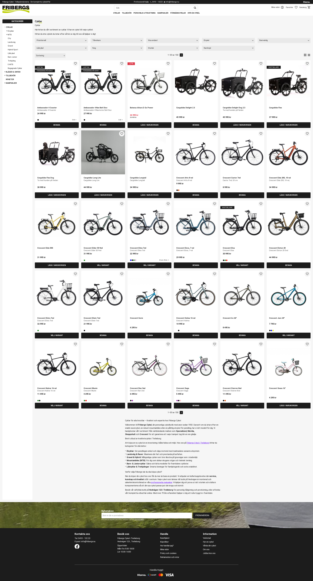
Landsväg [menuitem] (11, 42)
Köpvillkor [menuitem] (164, 542)
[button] (293, 7)
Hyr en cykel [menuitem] (194, 13)
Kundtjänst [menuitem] (164, 538)
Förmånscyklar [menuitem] (178, 13)
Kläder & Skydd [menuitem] (13, 72)
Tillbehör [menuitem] (127, 13)
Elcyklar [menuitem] (11, 31)
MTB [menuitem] (10, 35)
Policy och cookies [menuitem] (168, 553)
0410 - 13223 (157, 2)
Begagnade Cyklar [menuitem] (15, 68)
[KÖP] (149, 125)
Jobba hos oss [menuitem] (209, 553)
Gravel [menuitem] (10, 46)
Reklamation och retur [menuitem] (169, 557)
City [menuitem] (9, 38)
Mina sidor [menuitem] (164, 549)
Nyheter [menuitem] (10, 79)
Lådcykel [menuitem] (11, 53)
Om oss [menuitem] (206, 549)
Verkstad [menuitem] (207, 538)
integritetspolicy (139, 519)
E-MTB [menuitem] (10, 64)
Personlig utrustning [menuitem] (145, 13)
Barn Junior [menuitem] (12, 57)
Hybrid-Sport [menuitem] (13, 50)
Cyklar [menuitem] (116, 13)
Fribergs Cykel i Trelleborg (198, 443)
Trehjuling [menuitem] (12, 61)
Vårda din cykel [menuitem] (209, 546)
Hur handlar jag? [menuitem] (167, 546)
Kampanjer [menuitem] (162, 13)
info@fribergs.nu (172, 2)
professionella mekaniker (161, 482)
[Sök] (195, 8)
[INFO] (57, 125)
